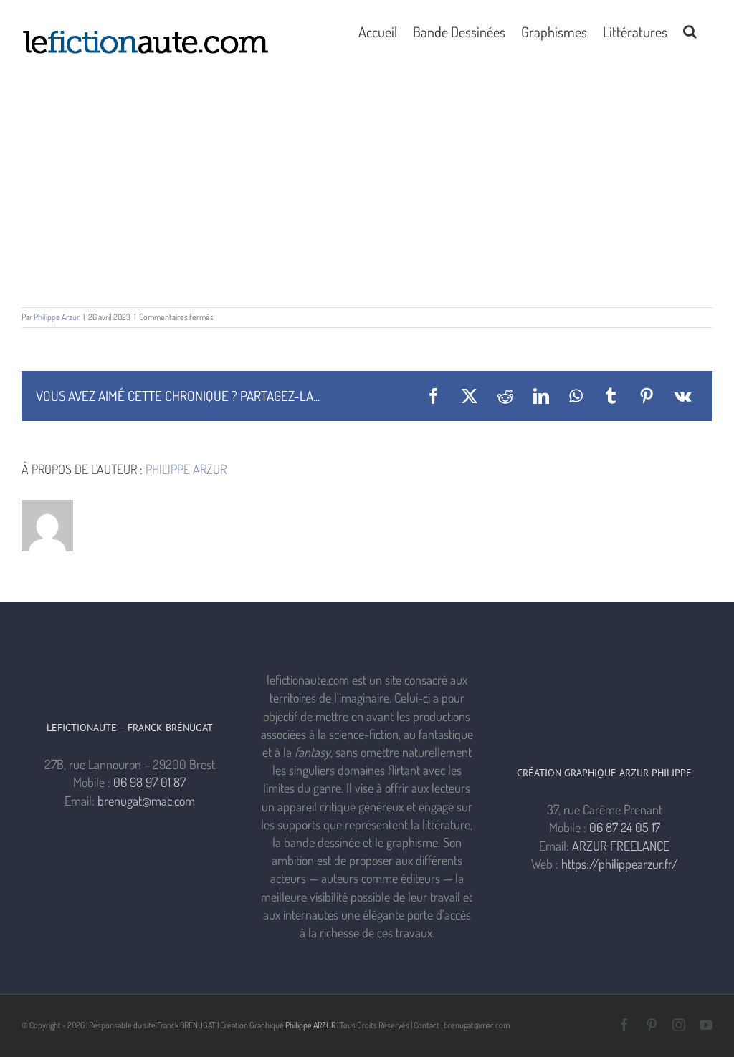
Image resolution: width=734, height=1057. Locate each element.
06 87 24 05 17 (624, 827)
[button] (690, 30)
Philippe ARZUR (310, 1025)
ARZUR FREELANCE (620, 846)
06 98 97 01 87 (149, 782)
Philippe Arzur (57, 317)
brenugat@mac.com (146, 801)
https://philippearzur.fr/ (619, 864)
